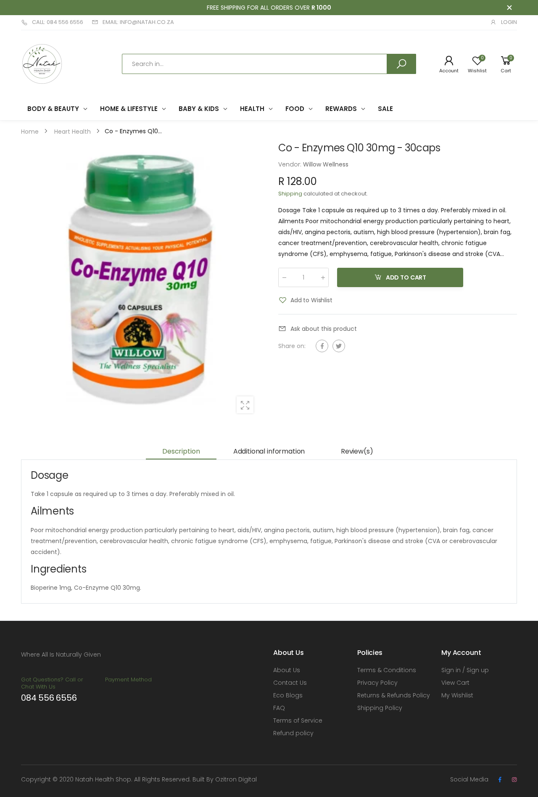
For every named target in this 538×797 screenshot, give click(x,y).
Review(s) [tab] (357, 451)
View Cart (455, 682)
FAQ (279, 708)
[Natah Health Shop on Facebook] (500, 780)
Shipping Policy (379, 708)
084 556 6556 (49, 698)
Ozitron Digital (236, 779)
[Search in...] (401, 64)
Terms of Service (297, 720)
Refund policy (293, 733)
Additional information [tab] (269, 451)
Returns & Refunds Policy (393, 695)
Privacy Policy (377, 682)
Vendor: (290, 164)
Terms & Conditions (386, 670)
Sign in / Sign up (465, 670)
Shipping (290, 194)
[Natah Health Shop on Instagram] (514, 780)
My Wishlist (457, 695)
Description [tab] (181, 451)
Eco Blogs (288, 695)
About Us (286, 670)
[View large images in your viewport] (245, 404)
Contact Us (290, 682)
